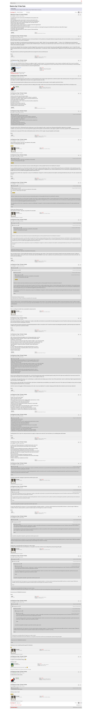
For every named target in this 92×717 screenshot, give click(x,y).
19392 (42, 86)
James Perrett (15, 61)
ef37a (13, 37)
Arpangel (14, 140)
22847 (43, 212)
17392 (43, 67)
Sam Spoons (15, 657)
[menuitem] (81, 1)
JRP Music (12, 72)
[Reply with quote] (78, 14)
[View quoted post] (18, 114)
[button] (81, 12)
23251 (41, 663)
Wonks (14, 76)
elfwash (12, 32)
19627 (38, 135)
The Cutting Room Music (15, 73)
